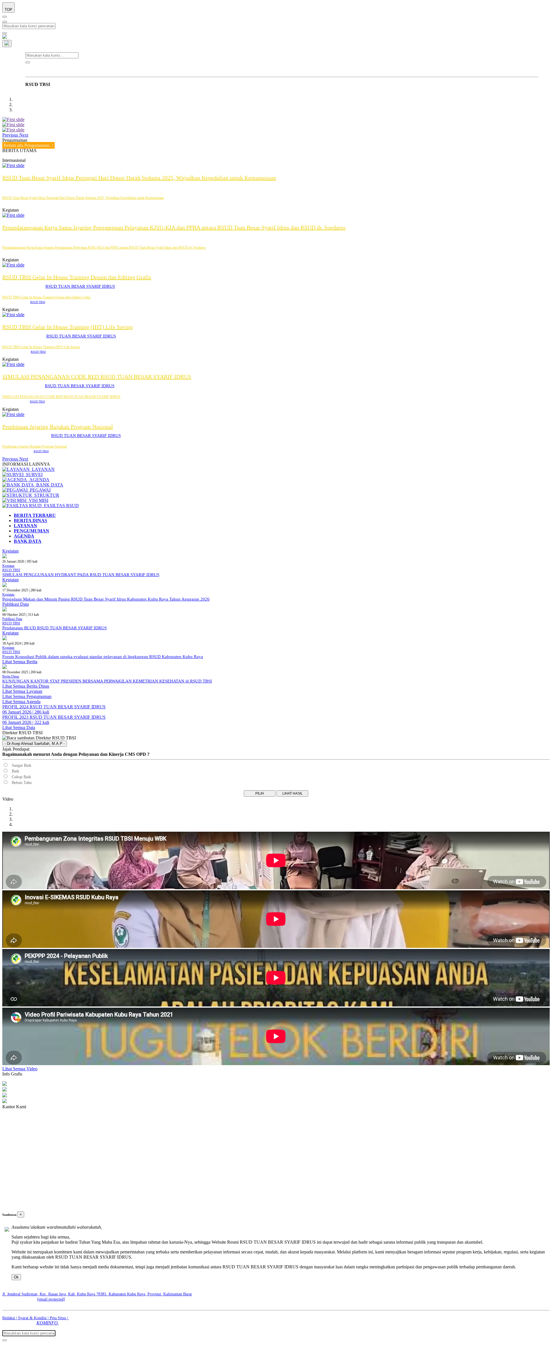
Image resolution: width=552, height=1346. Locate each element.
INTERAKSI (274, 68)
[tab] (35, 515)
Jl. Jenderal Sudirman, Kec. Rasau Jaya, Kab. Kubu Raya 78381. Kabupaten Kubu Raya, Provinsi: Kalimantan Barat (97, 1294)
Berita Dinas (10, 676)
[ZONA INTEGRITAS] (13, 129)
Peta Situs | (59, 1318)
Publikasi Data (15, 604)
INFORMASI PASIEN (126, 68)
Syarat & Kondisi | (34, 1318)
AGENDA (38, 479)
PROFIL (58, 68)
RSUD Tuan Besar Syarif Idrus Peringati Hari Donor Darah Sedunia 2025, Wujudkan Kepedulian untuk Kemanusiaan (139, 178)
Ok (16, 1277)
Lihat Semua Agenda (21, 701)
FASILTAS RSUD (60, 505)
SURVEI (33, 474)
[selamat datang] (13, 124)
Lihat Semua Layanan (22, 691)
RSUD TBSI (37, 302)
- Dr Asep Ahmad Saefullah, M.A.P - (35, 743)
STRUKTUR (45, 495)
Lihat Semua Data (18, 727)
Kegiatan (10, 551)
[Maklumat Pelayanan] (13, 119)
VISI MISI (37, 500)
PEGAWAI (39, 490)
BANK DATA (48, 484)
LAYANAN (85, 68)
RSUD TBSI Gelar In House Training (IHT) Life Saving (67, 327)
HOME (35, 68)
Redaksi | (10, 1318)
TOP (8, 9)
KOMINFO (48, 1322)
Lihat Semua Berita (19, 661)
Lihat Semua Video (19, 1068)
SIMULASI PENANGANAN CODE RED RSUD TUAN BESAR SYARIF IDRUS (96, 376)
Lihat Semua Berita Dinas (25, 686)
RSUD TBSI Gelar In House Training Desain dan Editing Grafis (76, 277)
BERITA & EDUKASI (231, 68)
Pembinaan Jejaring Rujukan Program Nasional (57, 426)
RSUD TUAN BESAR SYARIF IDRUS (80, 286)
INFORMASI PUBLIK (179, 68)
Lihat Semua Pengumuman (26, 696)
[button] (10, 135)
